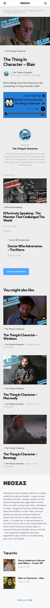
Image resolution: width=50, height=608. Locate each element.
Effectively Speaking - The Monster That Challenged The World (24, 216)
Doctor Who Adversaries (19, 240)
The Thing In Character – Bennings (20, 456)
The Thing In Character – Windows (20, 337)
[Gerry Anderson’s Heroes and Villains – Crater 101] (9, 565)
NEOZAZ (24, 600)
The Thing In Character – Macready (20, 396)
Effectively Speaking (13, 207)
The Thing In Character (15, 51)
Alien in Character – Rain (31, 578)
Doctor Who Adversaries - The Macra (25, 248)
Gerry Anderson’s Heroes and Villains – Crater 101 (31, 562)
